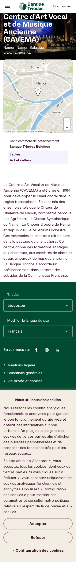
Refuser (38, 537)
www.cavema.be (17, 53)
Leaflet (7, 131)
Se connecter (62, 6)
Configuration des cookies (40, 550)
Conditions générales (24, 373)
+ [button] (67, 121)
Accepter (38, 523)
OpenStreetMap (24, 131)
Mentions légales (21, 365)
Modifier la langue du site (28, 320)
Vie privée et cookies (24, 381)
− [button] (67, 127)
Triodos (13, 294)
